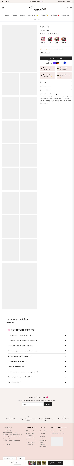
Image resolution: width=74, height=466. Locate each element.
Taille (12, 463)
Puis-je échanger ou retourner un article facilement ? (23, 351)
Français (68, 1)
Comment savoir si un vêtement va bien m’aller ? (22, 340)
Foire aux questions (30, 431)
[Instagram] (4, 1)
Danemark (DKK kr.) (61, 1)
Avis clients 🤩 (44, 15)
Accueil (7, 15)
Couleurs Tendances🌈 (33, 15)
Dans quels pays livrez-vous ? (17, 367)
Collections (22, 15)
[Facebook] (2, 1)
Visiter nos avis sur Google (57, 431)
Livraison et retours (30, 433)
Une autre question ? (14, 382)
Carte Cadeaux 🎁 (55, 15)
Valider (48, 404)
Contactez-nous (65, 15)
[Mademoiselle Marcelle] (37, 8)
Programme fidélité (30, 438)
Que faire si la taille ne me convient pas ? (20, 346)
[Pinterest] (6, 1)
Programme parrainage (31, 440)
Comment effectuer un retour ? (17, 361)
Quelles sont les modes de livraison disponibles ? (23, 372)
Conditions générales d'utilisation (42, 434)
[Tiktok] (9, 1)
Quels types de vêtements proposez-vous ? (21, 335)
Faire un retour (37, 19)
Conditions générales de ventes (43, 440)
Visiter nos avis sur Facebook (57, 433)
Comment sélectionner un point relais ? (20, 377)
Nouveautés (14, 15)
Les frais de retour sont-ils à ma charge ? (20, 356)
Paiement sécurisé (30, 442)
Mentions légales (43, 431)
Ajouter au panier (56, 58)
